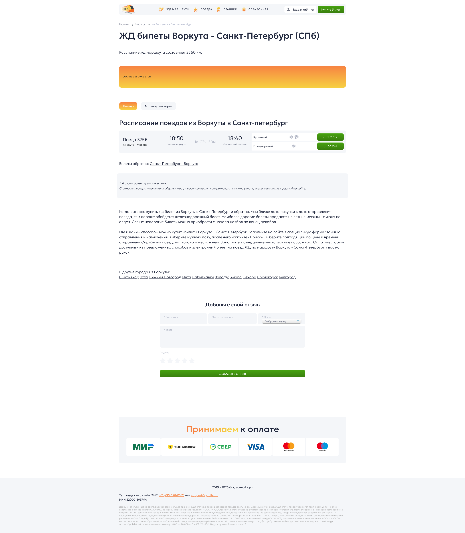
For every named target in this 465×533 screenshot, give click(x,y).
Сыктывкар (129, 277)
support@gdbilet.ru (204, 495)
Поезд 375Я (135, 139)
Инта (186, 277)
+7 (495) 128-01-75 (171, 495)
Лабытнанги (203, 277)
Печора (249, 277)
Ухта (144, 277)
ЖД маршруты (177, 9)
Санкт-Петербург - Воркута (174, 163)
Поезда (207, 9)
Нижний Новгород (165, 277)
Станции (230, 9)
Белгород (287, 277)
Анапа (236, 277)
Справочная (258, 9)
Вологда (222, 277)
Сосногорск (267, 277)
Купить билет (330, 9)
